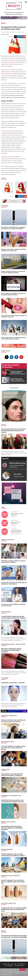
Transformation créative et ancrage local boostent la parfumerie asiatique (13, 617)
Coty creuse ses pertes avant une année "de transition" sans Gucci (14, 316)
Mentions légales (19, 965)
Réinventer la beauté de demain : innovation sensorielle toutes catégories (11, 650)
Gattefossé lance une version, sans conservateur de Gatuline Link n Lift (12, 800)
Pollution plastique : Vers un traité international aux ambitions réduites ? (13, 854)
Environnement (7, 849)
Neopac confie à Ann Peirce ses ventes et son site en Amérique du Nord (13, 272)
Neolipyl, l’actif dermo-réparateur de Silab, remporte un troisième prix (13, 250)
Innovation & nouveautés (10, 875)
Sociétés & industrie (8, 903)
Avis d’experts (6, 612)
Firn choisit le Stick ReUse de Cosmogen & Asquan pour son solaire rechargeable (13, 228)
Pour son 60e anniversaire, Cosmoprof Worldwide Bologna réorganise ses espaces (13, 430)
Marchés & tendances (9, 715)
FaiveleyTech (12, 62)
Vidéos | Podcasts (7, 539)
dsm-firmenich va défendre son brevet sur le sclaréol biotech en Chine (13, 294)
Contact (12, 964)
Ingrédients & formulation (11, 795)
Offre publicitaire (21, 964)
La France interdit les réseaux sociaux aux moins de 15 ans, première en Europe (13, 747)
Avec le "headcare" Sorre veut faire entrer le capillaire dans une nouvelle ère (13, 881)
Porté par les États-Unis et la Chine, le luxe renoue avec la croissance (13, 720)
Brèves (3, 22)
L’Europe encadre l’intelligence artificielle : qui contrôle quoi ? (13, 605)
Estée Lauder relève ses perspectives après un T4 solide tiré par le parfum (13, 338)
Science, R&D (5, 769)
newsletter (10, 965)
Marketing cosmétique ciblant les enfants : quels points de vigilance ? (13, 561)
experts (5, 459)
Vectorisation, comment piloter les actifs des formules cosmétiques (12, 774)
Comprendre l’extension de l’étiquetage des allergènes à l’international (14, 583)
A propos (5, 964)
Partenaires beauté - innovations (11, 366)
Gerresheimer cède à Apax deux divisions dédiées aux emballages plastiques (12, 827)
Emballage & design (8, 821)
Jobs (3, 507)
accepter (23, 969)
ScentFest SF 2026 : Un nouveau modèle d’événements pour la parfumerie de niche (13, 909)
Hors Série (4, 678)
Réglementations (7, 741)
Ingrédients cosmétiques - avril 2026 (12, 682)
